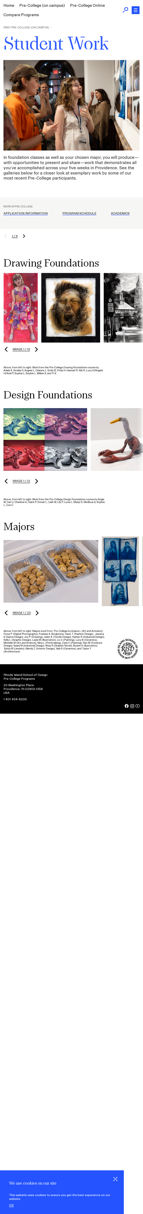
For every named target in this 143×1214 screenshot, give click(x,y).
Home (8, 5)
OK (11, 1205)
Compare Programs (21, 15)
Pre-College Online (87, 5)
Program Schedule (79, 213)
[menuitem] (8, 5)
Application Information (25, 213)
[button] (7, 236)
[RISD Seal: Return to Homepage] (128, 658)
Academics (120, 213)
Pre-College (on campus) (42, 5)
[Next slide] (36, 349)
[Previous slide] (6, 349)
